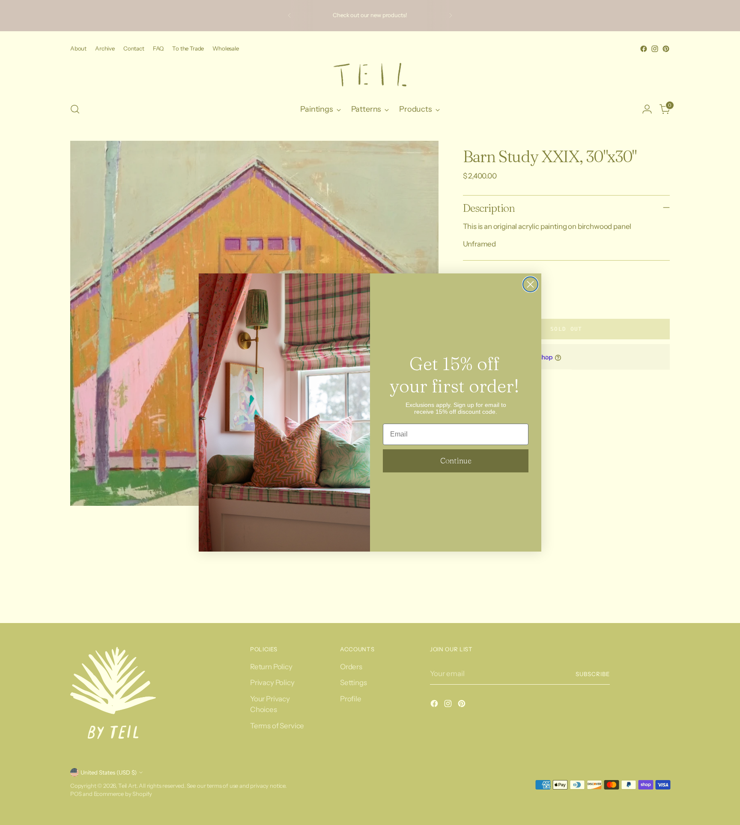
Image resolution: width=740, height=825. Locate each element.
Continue (455, 461)
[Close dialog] (530, 284)
